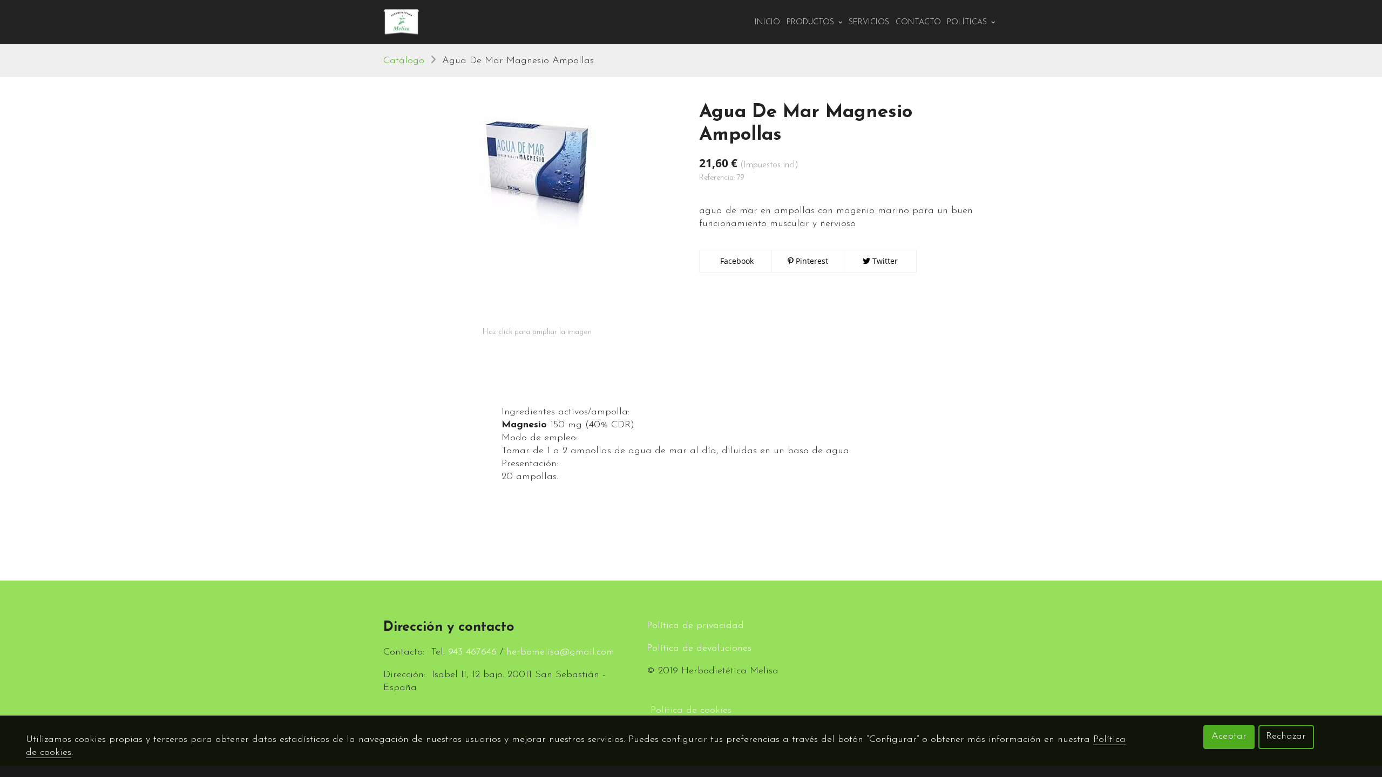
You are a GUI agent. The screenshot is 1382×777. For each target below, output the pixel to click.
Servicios (869, 22)
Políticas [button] (968, 22)
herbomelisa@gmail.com (560, 652)
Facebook (736, 261)
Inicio (767, 22)
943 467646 (472, 652)
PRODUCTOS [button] (811, 22)
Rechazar (1286, 736)
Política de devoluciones (699, 648)
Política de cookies (691, 710)
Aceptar (1228, 736)
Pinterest (811, 261)
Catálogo (403, 61)
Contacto (918, 22)
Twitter (884, 261)
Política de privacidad (695, 626)
